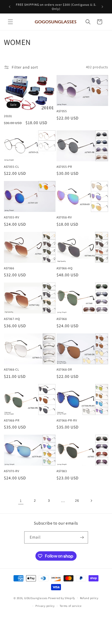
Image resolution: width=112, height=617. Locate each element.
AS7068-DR (64, 369)
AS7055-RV (11, 217)
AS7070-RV (11, 471)
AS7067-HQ (12, 319)
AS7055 (62, 111)
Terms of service (71, 606)
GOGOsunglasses (36, 598)
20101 (8, 116)
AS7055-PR (64, 167)
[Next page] (91, 500)
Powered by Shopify (61, 598)
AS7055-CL (11, 167)
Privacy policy (45, 606)
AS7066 (9, 268)
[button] (10, 22)
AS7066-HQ (64, 268)
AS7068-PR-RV (67, 420)
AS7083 (62, 471)
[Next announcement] (102, 6)
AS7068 (62, 319)
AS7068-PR (11, 420)
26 (77, 500)
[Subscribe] (82, 537)
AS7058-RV (64, 217)
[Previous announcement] (9, 6)
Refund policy (89, 598)
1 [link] (21, 500)
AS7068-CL (11, 369)
